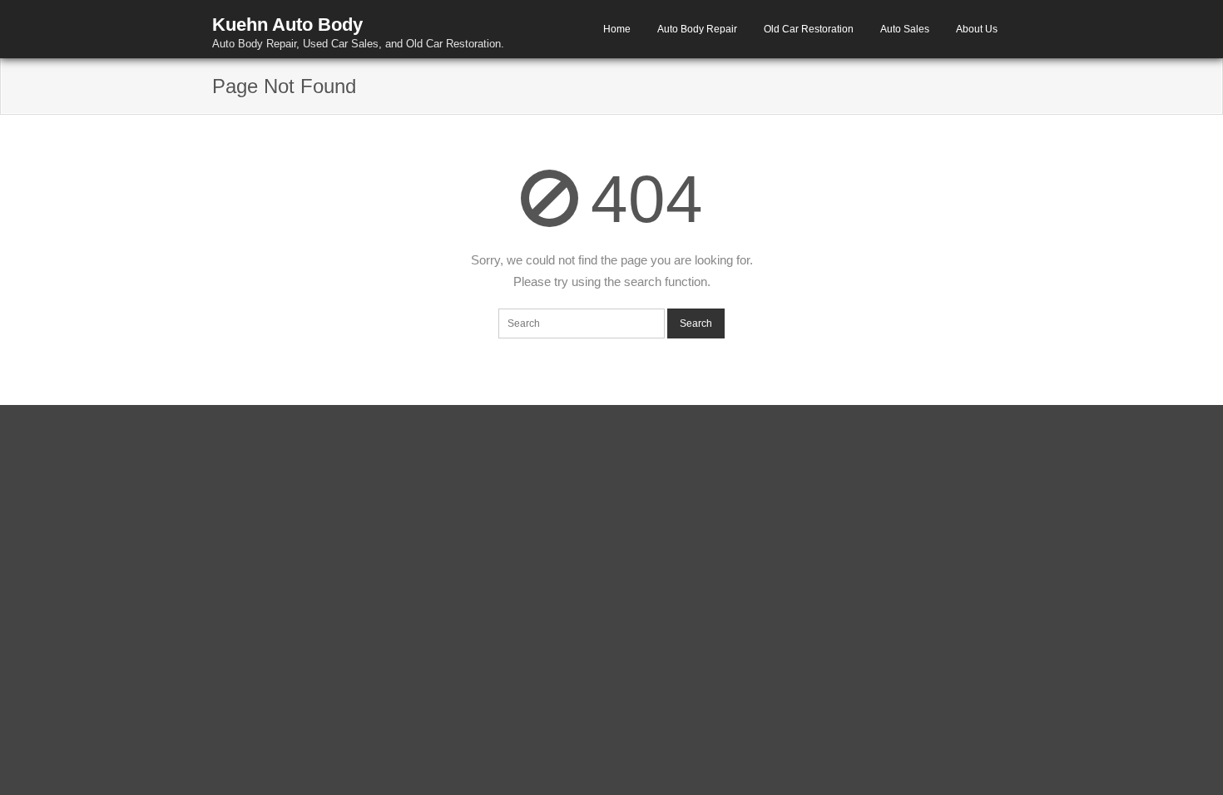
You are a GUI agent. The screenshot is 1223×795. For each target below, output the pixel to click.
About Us (977, 29)
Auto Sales (904, 29)
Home (617, 29)
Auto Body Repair (697, 29)
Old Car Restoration (809, 29)
